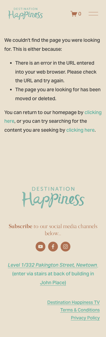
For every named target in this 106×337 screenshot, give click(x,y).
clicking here (80, 130)
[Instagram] (65, 246)
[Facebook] (53, 246)
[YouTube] (40, 246)
